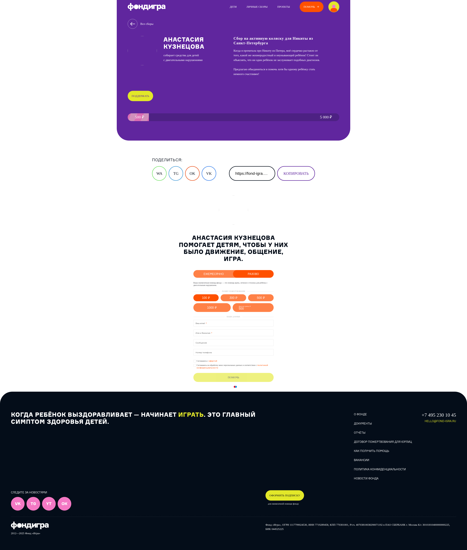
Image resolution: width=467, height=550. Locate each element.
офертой (213, 361)
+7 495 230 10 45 (439, 415)
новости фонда (366, 478)
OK (192, 173)
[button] (206, 297)
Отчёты (359, 432)
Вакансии (361, 460)
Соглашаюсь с (207, 361)
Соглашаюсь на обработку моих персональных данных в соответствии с (232, 366)
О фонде (360, 414)
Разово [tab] (253, 274)
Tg (33, 503)
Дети (233, 6)
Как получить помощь (371, 451)
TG (176, 173)
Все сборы (146, 23)
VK (209, 173)
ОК (64, 503)
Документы (363, 423)
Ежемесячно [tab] (214, 274)
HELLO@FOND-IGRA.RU (440, 421)
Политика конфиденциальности (380, 469)
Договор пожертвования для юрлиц (383, 441)
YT (49, 503)
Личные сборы (257, 6)
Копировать (296, 173)
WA (159, 173)
